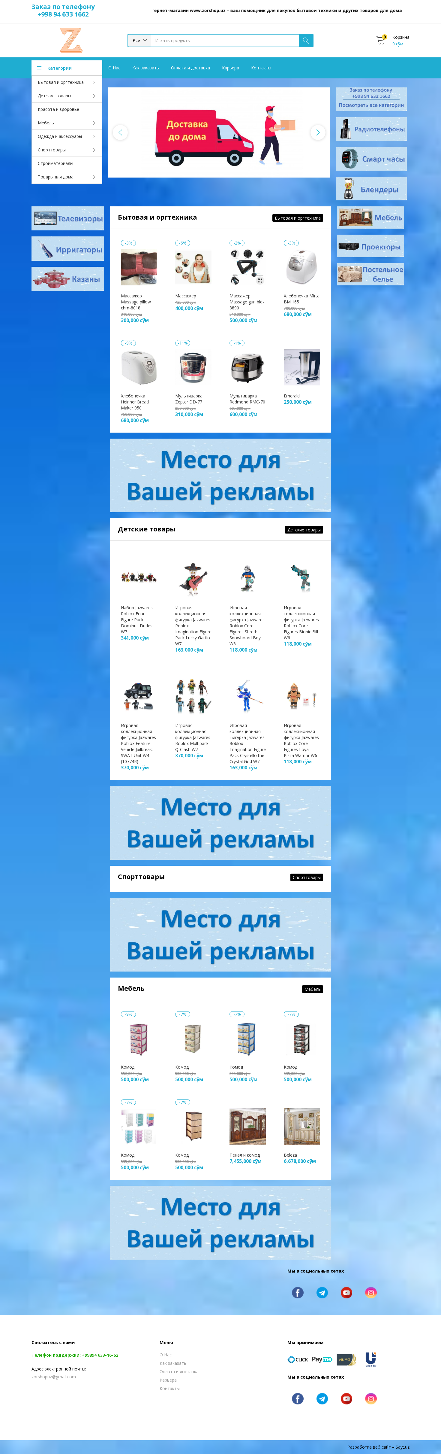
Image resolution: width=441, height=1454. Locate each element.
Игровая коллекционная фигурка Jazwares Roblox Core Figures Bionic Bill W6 (301, 622)
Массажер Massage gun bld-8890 (247, 302)
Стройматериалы (55, 163)
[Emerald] (302, 367)
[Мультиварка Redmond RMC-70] (248, 367)
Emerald (292, 396)
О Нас (114, 68)
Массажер (185, 296)
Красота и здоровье (58, 109)
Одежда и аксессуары (60, 136)
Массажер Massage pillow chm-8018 (136, 302)
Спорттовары (52, 150)
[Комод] (139, 1038)
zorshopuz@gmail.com (54, 1376)
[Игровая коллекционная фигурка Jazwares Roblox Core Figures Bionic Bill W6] (302, 578)
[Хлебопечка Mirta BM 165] (302, 266)
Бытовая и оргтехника (61, 82)
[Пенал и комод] (248, 1126)
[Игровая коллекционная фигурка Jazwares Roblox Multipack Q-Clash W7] (193, 696)
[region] (219, 132)
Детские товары (54, 96)
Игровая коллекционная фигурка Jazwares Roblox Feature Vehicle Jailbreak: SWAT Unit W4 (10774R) (138, 743)
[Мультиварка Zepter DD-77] (193, 367)
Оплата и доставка (190, 68)
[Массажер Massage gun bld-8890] (248, 266)
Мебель (46, 123)
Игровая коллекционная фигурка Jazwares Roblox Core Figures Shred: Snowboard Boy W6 (247, 625)
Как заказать (145, 68)
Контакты (261, 68)
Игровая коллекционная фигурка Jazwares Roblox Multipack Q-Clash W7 (192, 737)
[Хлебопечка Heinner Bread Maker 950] (139, 367)
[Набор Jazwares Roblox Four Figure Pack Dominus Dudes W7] (139, 578)
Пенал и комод (245, 1155)
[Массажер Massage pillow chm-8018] (139, 266)
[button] (139, 41)
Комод (127, 1067)
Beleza (290, 1155)
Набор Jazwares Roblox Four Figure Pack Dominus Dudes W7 (137, 619)
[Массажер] (193, 266)
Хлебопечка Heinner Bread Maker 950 (135, 402)
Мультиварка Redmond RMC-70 (247, 399)
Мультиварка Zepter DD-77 (188, 399)
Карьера (230, 68)
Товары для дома (56, 177)
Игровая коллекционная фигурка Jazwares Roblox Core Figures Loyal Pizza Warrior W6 (301, 740)
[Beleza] (302, 1126)
